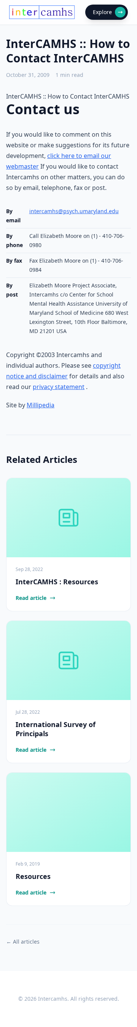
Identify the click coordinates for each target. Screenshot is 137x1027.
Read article (31, 597)
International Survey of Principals (56, 729)
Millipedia (40, 405)
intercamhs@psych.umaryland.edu (74, 211)
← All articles (23, 941)
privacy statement (58, 387)
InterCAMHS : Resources (57, 581)
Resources (33, 876)
